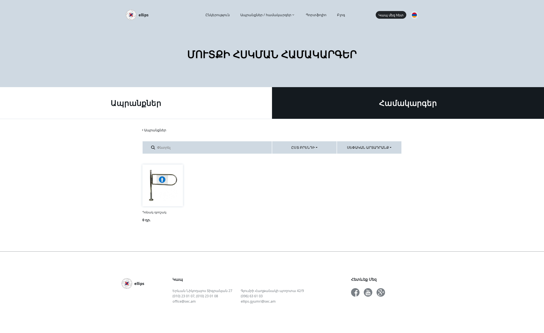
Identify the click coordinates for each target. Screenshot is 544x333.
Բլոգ (341, 15)
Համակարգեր (408, 103)
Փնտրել (261, 147)
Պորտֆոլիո (316, 15)
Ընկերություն (217, 15)
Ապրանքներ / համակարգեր (265, 15)
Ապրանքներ (136, 103)
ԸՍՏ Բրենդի (303, 147)
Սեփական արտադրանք (368, 147)
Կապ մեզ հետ (391, 15)
